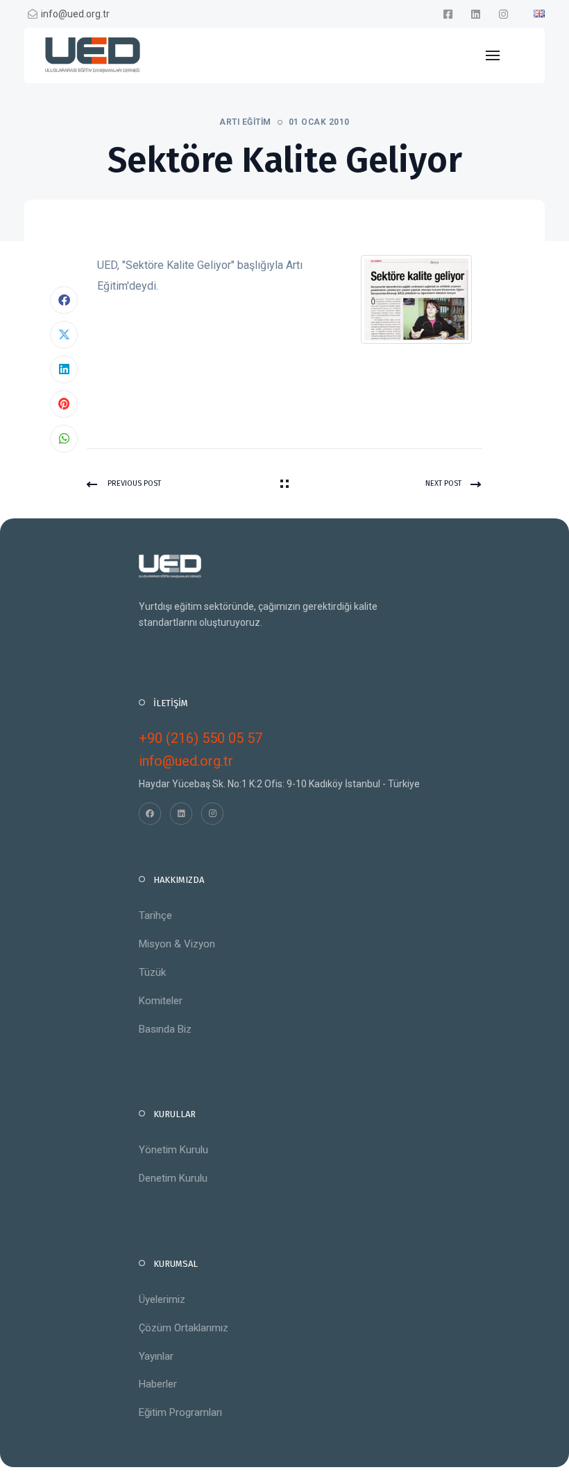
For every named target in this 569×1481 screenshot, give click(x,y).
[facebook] (447, 14)
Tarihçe (155, 915)
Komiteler (160, 1000)
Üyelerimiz (162, 1299)
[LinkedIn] (64, 369)
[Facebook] (64, 300)
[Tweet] (64, 335)
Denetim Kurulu (173, 1178)
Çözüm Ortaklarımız (183, 1328)
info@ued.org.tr (75, 13)
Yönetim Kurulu (173, 1149)
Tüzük (152, 972)
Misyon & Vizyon (177, 944)
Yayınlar (156, 1356)
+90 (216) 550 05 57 (200, 738)
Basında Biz (165, 1029)
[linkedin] (475, 14)
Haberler (158, 1384)
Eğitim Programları (180, 1412)
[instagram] (503, 14)
